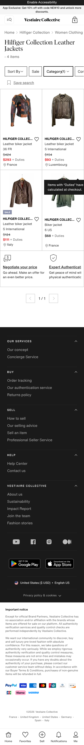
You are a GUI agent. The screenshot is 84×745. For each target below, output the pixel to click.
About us (14, 494)
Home (9, 32)
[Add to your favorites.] (36, 139)
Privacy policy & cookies (40, 595)
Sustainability (18, 501)
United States (50, 717)
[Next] (53, 298)
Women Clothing (69, 32)
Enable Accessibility (42, 2)
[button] (75, 20)
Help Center (17, 463)
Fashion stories (20, 523)
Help (11, 455)
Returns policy (19, 394)
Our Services (19, 341)
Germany (66, 717)
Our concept (17, 349)
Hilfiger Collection (34, 32)
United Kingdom (29, 717)
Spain (38, 720)
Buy (10, 372)
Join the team (18, 515)
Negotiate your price (20, 267)
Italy (46, 720)
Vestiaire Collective (27, 486)
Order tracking (19, 380)
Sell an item (17, 432)
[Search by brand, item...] (9, 19)
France (13, 717)
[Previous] (30, 298)
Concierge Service (22, 356)
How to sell (16, 418)
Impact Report (19, 508)
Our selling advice (22, 425)
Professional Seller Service (29, 440)
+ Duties (18, 159)
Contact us (16, 470)
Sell (11, 410)
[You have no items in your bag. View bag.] (75, 20)
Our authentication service (29, 387)
